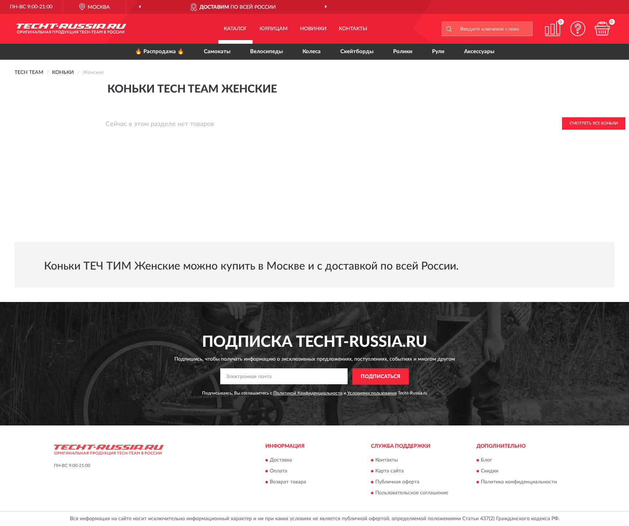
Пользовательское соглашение (411, 493)
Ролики (402, 51)
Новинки (313, 28)
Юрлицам (274, 28)
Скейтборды (356, 51)
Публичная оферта (397, 482)
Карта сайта (389, 471)
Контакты (353, 28)
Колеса (311, 51)
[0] (602, 28)
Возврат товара (288, 482)
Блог (486, 460)
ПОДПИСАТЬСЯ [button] (380, 376)
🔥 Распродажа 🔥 (159, 51)
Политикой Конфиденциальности (308, 393)
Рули (438, 51)
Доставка (281, 460)
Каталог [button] (235, 28)
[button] (578, 28)
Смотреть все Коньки (594, 123)
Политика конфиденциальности (519, 482)
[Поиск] (449, 28)
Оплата (278, 471)
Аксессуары (479, 51)
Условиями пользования (372, 393)
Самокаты (217, 51)
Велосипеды (266, 51)
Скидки (489, 471)
